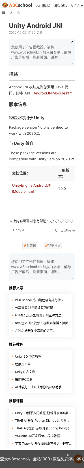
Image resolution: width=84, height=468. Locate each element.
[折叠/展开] (4, 12)
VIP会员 (77, 5)
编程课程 (60, 5)
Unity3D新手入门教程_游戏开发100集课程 (43, 413)
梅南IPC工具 (24, 379)
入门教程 (43, 5)
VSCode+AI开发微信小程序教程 (37, 436)
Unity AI (19, 230)
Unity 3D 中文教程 (28, 356)
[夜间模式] (19, 12)
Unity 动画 (63, 230)
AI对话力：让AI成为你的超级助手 (38, 387)
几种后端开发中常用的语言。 (35, 330)
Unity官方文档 (25, 372)
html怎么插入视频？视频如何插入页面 (41, 323)
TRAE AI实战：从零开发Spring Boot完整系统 (43, 428)
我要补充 (54, 245)
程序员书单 (23, 364)
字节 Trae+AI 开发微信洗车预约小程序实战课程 (43, 443)
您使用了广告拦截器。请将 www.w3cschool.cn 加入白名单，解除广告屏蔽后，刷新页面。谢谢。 (41, 52)
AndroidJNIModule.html (53, 93)
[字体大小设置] (11, 12)
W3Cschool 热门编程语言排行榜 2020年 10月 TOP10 (42, 300)
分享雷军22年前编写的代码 (34, 307)
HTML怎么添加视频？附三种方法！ (40, 315)
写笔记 (31, 245)
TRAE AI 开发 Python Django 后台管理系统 (43, 420)
